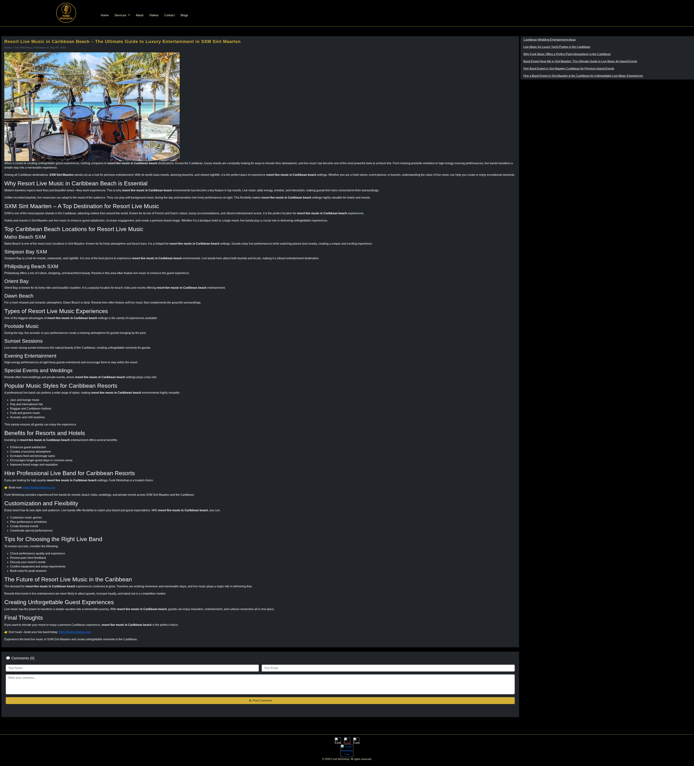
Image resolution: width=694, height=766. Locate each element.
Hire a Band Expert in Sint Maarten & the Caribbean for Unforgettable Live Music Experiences (583, 75)
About (139, 15)
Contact (169, 15)
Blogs (184, 15)
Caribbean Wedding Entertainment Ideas (549, 39)
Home (105, 15)
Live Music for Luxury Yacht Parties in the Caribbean (556, 46)
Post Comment (262, 700)
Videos (153, 15)
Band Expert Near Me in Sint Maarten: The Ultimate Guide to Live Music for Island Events (580, 61)
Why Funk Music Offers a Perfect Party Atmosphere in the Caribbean (567, 54)
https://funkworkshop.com (39, 487)
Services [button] (120, 15)
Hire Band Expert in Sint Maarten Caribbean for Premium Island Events (568, 68)
